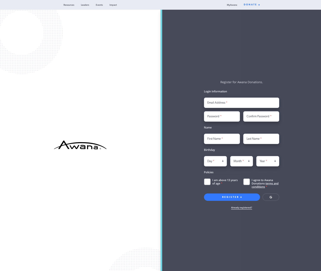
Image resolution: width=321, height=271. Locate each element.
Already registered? (241, 207)
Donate (250, 5)
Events (99, 5)
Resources (69, 5)
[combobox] (215, 161)
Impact (113, 5)
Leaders (85, 5)
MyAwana (232, 5)
